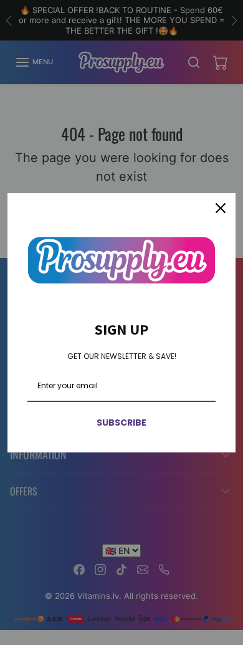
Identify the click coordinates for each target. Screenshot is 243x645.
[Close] (221, 208)
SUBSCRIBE (121, 422)
